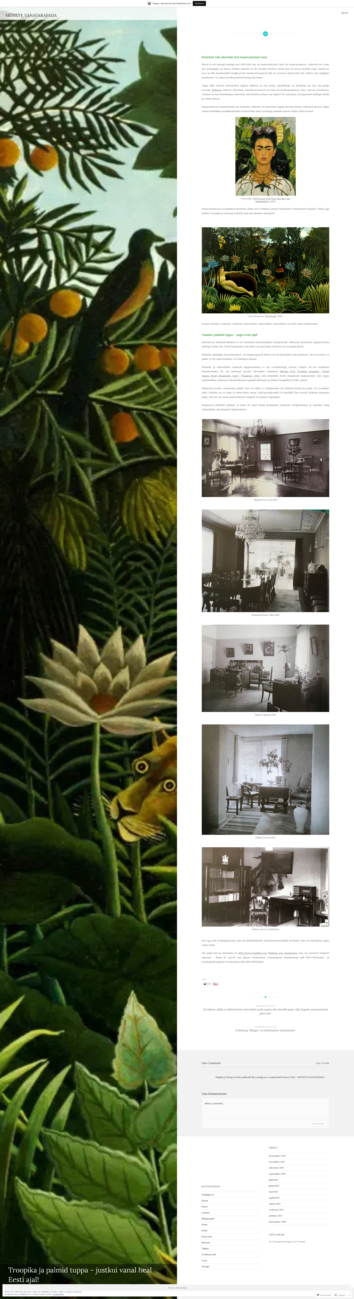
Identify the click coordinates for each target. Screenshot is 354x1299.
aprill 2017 (274, 1197)
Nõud (204, 1224)
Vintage (205, 1266)
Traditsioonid (208, 1254)
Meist (344, 13)
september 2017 (277, 1173)
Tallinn (205, 1248)
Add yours (322, 1063)
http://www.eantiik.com (252, 953)
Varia (204, 1260)
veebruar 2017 (276, 1209)
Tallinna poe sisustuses (282, 953)
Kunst (204, 1206)
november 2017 (277, 1161)
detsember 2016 (277, 1221)
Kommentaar (318, 1123)
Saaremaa (206, 1236)
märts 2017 (275, 1203)
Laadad (205, 1212)
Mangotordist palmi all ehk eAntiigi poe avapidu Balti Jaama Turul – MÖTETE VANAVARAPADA (275, 1077)
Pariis (204, 1230)
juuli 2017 (273, 1179)
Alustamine (199, 3)
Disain (204, 1200)
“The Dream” (270, 316)
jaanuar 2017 (275, 1215)
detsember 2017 (277, 1155)
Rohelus (217, 90)
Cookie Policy (58, 1294)
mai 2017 (273, 1191)
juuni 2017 (274, 1185)
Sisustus (205, 1242)
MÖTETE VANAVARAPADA (31, 15)
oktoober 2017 (276, 1167)
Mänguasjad (207, 1218)
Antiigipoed (207, 1194)
